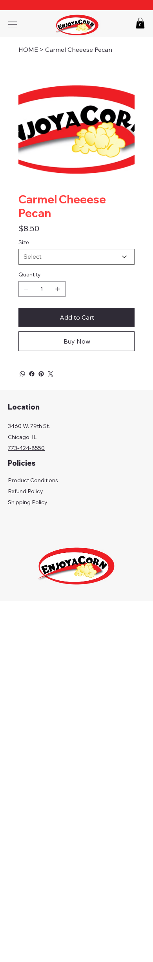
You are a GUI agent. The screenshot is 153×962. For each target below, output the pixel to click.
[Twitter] (51, 374)
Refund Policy (25, 491)
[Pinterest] (41, 374)
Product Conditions (33, 480)
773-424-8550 (26, 448)
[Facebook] (32, 374)
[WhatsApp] (22, 374)
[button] (140, 23)
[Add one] (58, 289)
